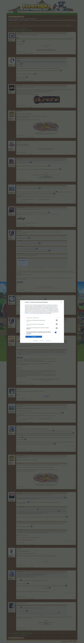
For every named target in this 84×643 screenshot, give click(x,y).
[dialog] (42, 321)
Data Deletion (35, 340)
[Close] (62, 302)
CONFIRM (34, 336)
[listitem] (42, 317)
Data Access (42, 340)
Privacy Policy (48, 340)
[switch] (56, 320)
